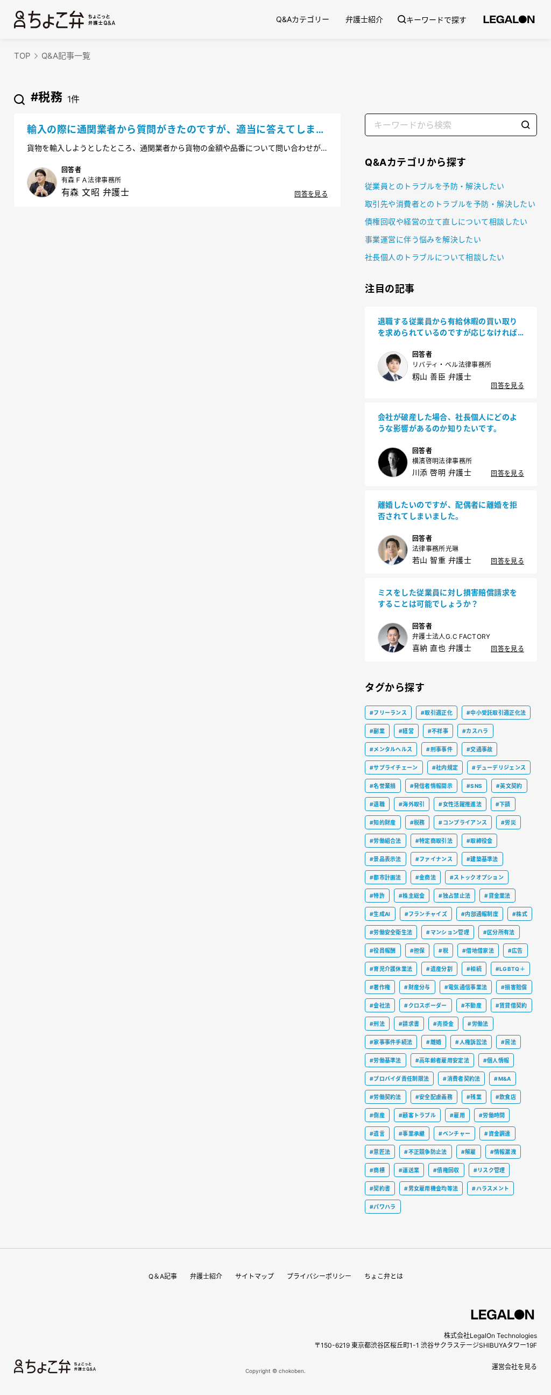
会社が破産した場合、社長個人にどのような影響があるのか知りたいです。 (448, 422)
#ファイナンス (434, 859)
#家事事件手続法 (391, 1042)
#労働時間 (492, 1115)
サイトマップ (254, 1276)
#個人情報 (496, 1060)
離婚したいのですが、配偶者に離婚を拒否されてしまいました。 (448, 510)
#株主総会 (412, 895)
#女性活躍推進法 (460, 804)
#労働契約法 (385, 1097)
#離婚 (433, 1042)
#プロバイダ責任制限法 (399, 1078)
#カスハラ (475, 731)
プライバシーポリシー (319, 1276)
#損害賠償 (514, 987)
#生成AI (380, 914)
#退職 (377, 804)
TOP (22, 56)
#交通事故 (480, 749)
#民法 (508, 1042)
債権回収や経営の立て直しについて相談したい (446, 221)
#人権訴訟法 (471, 1042)
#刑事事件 (439, 749)
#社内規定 (445, 767)
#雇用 (457, 1115)
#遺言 (377, 1133)
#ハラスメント (490, 1188)
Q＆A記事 (163, 1276)
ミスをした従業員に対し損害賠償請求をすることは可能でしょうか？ (448, 598)
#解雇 (468, 1152)
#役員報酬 (383, 950)
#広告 (515, 950)
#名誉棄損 (383, 786)
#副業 (377, 731)
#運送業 (409, 1170)
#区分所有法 (499, 932)
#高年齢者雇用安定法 (442, 1060)
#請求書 (409, 1023)
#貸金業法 (497, 895)
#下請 (503, 804)
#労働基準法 (385, 1060)
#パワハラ (383, 1206)
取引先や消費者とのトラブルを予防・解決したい (450, 203)
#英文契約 (509, 786)
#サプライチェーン (394, 767)
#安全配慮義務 (434, 1097)
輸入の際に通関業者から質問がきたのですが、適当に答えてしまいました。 (176, 130)
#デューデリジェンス (499, 767)
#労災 (508, 822)
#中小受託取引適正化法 (496, 712)
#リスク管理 (489, 1170)
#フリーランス (388, 712)
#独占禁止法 (454, 895)
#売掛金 (443, 1023)
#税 (443, 950)
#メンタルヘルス (391, 749)
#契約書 (380, 1188)
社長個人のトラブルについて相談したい (435, 257)
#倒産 (377, 1115)
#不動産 (471, 1005)
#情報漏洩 (503, 1152)
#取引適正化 (437, 712)
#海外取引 (412, 804)
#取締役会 (480, 840)
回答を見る (311, 194)
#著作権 (380, 987)
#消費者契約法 (461, 1078)
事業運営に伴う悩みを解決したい (423, 239)
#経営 (406, 731)
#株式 (519, 914)
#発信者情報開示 (431, 786)
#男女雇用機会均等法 (431, 1188)
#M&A (502, 1078)
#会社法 (380, 1005)
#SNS (474, 786)
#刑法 (377, 1023)
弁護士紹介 (364, 19)
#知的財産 (383, 822)
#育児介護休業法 (391, 969)
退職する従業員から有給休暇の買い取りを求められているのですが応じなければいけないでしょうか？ (448, 327)
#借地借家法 (478, 950)
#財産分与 (417, 987)
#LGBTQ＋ (510, 969)
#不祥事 (438, 731)
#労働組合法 (385, 840)
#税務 (417, 822)
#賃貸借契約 (511, 1005)
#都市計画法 (385, 877)
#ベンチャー (454, 1133)
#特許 (377, 895)
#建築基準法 (482, 859)
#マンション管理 (447, 932)
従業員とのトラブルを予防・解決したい (435, 186)
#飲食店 (506, 1097)
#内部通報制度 (479, 914)
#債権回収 (446, 1170)
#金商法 (425, 877)
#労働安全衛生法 (391, 932)
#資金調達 (497, 1133)
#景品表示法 (385, 859)
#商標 (377, 1170)
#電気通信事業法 (465, 987)
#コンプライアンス (463, 822)
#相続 (474, 969)
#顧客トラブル (417, 1115)
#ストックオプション (477, 877)
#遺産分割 (439, 969)
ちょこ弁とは (383, 1276)
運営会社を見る (514, 1367)
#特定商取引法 (434, 840)
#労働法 (478, 1023)
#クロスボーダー (425, 1005)
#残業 (474, 1097)
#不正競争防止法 (425, 1152)
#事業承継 (412, 1133)
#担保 (417, 950)
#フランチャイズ (426, 914)
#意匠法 (380, 1152)
